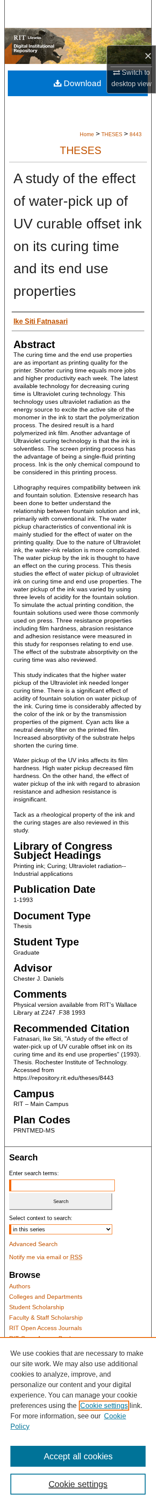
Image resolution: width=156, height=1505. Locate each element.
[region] (78, 1421)
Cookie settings (104, 1405)
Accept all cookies (78, 1456)
